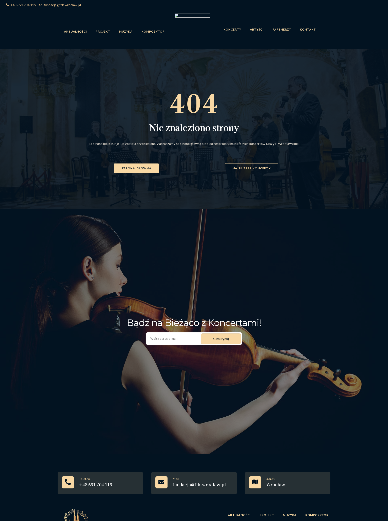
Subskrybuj (221, 339)
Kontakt (308, 29)
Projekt (103, 31)
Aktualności (75, 31)
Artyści (257, 29)
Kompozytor (152, 31)
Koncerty (232, 29)
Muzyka (126, 31)
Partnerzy (281, 29)
